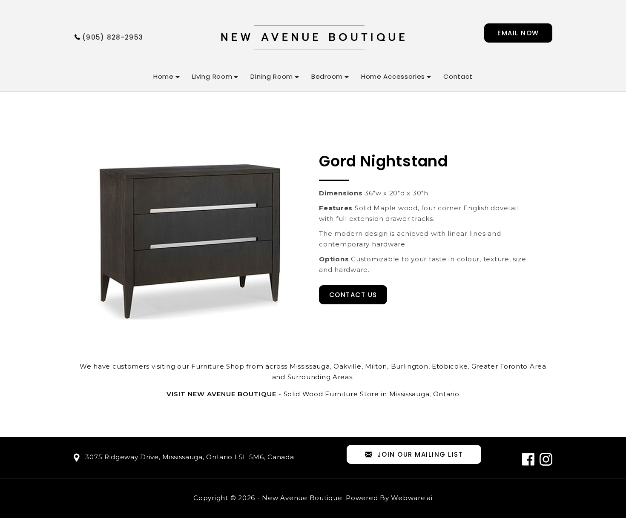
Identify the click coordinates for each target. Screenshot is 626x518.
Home (163, 76)
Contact (458, 76)
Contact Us (353, 294)
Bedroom (327, 76)
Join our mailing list (420, 454)
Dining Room (271, 76)
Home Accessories (393, 76)
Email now (518, 33)
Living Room (212, 76)
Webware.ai (412, 498)
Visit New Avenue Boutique (221, 394)
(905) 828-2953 (112, 37)
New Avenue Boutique (302, 498)
